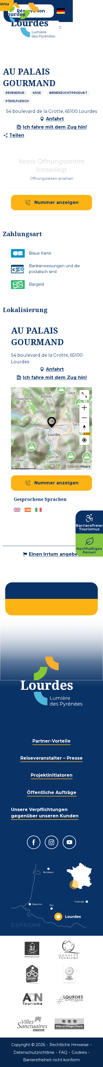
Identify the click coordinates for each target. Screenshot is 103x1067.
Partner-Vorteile (51, 741)
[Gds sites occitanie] (70, 974)
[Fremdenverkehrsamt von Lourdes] (33, 20)
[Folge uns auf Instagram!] (51, 842)
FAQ (63, 1052)
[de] (61, 11)
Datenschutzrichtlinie (33, 1052)
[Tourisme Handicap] (33, 949)
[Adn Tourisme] (33, 999)
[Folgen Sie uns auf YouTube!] (69, 842)
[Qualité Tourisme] (70, 949)
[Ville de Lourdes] (70, 999)
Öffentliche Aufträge (51, 792)
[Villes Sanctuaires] (33, 1023)
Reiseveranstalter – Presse (51, 758)
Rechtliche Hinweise (69, 1044)
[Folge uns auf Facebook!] (33, 842)
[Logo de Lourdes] (51, 681)
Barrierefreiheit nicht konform (51, 1059)
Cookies (79, 1052)
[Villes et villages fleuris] (70, 1023)
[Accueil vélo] (33, 974)
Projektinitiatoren (52, 775)
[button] (61, 11)
